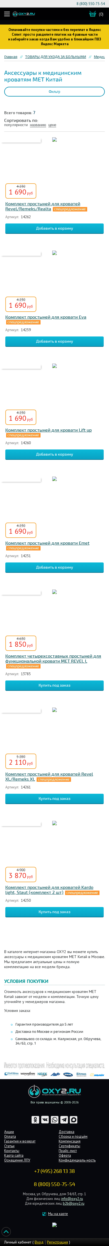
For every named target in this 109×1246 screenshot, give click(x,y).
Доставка (66, 1131)
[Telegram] (64, 1122)
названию (38, 125)
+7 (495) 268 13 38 (54, 1171)
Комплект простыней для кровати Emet (47, 543)
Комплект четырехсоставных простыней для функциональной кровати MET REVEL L (53, 658)
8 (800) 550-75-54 (91, 3)
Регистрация (57, 1242)
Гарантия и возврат (19, 1141)
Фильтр (54, 91)
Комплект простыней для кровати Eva (45, 317)
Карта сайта (13, 1155)
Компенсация (69, 1141)
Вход (39, 1242)
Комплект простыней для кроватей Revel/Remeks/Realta (42, 206)
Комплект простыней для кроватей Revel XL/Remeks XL (49, 776)
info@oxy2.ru (72, 1198)
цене (52, 125)
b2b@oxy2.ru (73, 1203)
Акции (9, 1131)
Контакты (11, 1150)
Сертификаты (69, 1146)
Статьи (9, 1146)
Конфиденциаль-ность (77, 1160)
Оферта (65, 1155)
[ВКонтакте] (45, 1122)
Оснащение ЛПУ (17, 1160)
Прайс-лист (68, 1150)
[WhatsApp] (55, 1122)
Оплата (10, 1136)
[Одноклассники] (36, 1122)
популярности (16, 125)
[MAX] (73, 1122)
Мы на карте (58, 1213)
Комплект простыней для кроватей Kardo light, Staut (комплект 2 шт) (49, 890)
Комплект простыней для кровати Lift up (48, 430)
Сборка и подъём (73, 1136)
